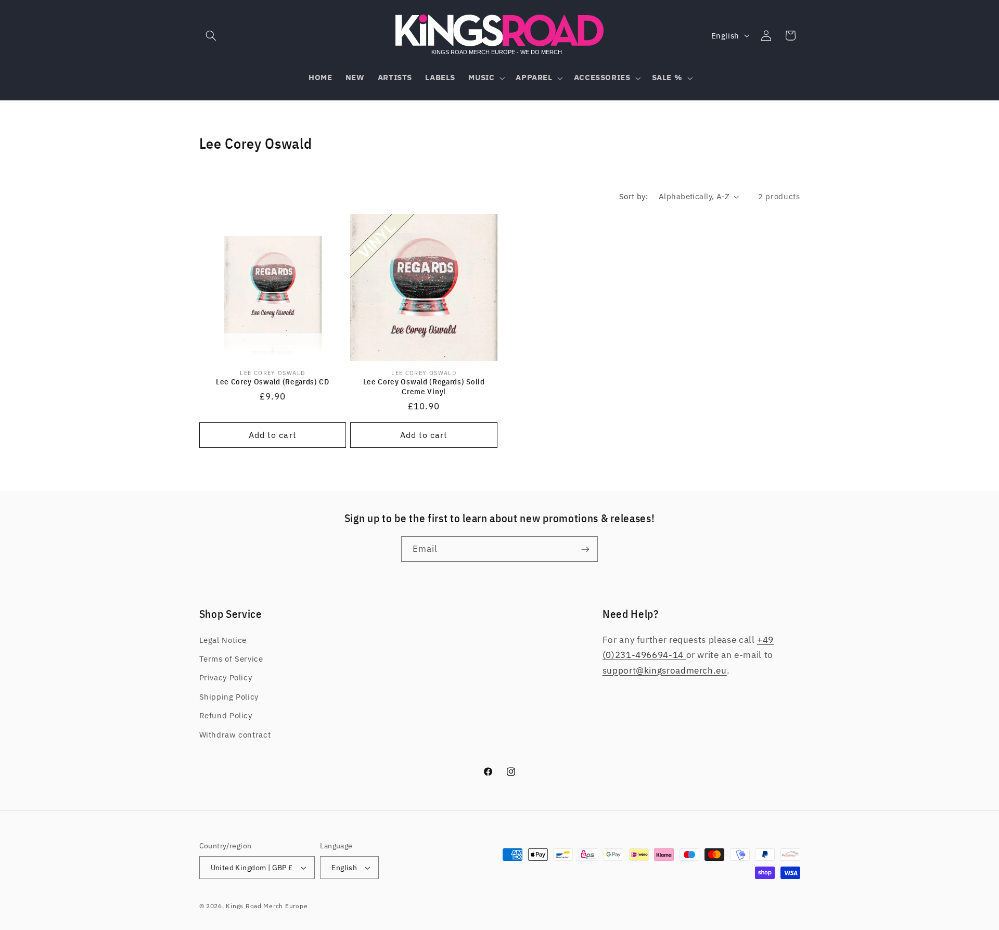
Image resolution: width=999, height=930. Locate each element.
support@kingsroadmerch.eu (665, 670)
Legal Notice (223, 640)
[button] (211, 35)
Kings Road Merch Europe (267, 906)
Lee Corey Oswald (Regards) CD (272, 381)
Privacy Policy (225, 677)
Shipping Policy (229, 697)
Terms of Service (231, 659)
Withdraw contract (235, 735)
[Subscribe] (585, 549)
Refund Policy (225, 715)
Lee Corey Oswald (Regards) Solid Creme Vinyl (424, 386)
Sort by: (633, 196)
